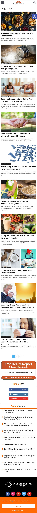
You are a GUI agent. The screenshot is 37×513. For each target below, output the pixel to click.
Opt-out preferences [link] (17, 510)
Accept (18, 506)
